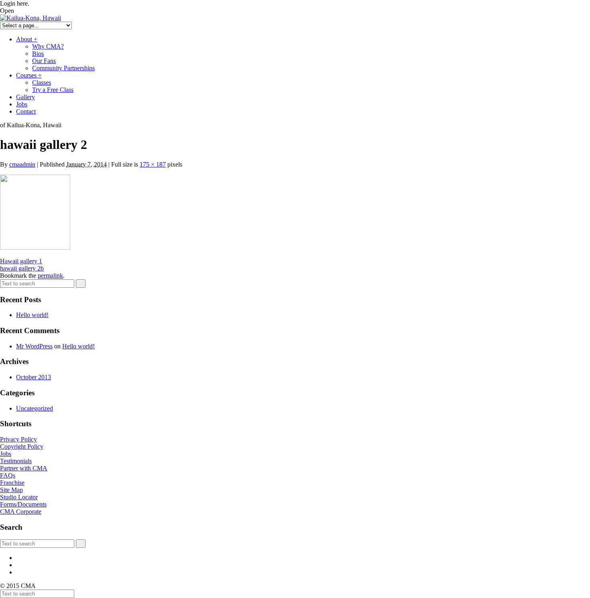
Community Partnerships (63, 68)
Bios (38, 53)
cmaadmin (22, 164)
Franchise (12, 482)
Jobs (21, 104)
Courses (29, 75)
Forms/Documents (23, 504)
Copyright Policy (21, 446)
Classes (41, 82)
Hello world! (32, 314)
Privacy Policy (18, 439)
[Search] (80, 283)
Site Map (11, 489)
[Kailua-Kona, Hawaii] (30, 17)
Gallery (25, 97)
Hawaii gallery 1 (21, 261)
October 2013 (33, 377)
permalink (50, 275)
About (26, 39)
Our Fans (44, 60)
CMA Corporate (20, 511)
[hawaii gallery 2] (35, 247)
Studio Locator (19, 497)
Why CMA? (48, 46)
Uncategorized (34, 408)
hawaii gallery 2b (22, 268)
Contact (26, 111)
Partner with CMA (23, 468)
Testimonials (16, 461)
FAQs (7, 475)
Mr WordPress (34, 346)
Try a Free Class (52, 89)
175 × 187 (153, 164)
